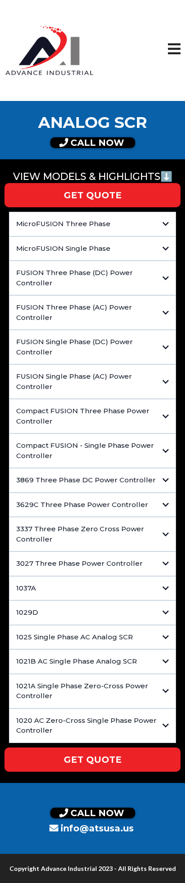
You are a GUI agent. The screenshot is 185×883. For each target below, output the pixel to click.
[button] (174, 50)
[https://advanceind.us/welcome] (49, 50)
